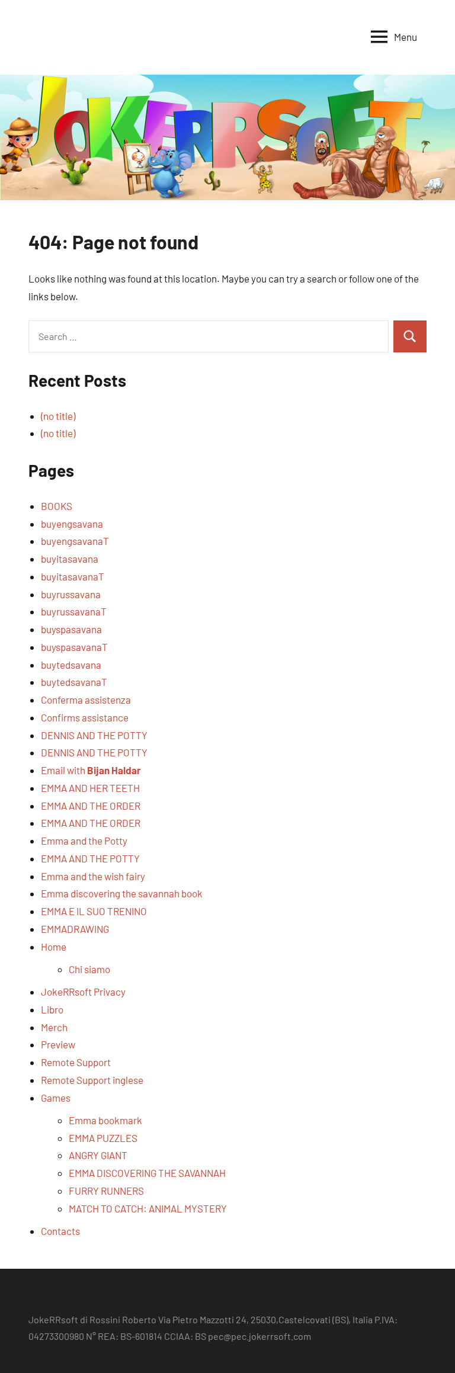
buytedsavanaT (74, 682)
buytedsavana (71, 665)
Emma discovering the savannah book (122, 893)
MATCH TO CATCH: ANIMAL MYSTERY (148, 1208)
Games (56, 1097)
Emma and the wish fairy (93, 876)
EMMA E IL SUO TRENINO (94, 911)
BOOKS (56, 506)
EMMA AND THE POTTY (90, 858)
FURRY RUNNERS (106, 1190)
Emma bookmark (105, 1120)
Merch (54, 1027)
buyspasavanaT (74, 647)
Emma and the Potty (84, 840)
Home (53, 946)
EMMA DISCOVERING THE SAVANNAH (147, 1173)
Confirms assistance (85, 717)
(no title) (58, 416)
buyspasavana (71, 629)
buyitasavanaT (72, 576)
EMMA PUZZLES (103, 1138)
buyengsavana (72, 524)
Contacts (60, 1231)
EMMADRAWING (75, 929)
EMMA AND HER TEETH (90, 788)
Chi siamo (89, 969)
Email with (91, 770)
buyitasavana (69, 558)
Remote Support (76, 1062)
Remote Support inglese (92, 1080)
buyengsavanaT (75, 541)
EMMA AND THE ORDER (90, 805)
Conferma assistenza (86, 699)
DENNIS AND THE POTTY (94, 735)
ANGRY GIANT (98, 1155)
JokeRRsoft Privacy (83, 991)
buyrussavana (71, 594)
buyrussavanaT (74, 611)
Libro (52, 1009)
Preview (58, 1044)
